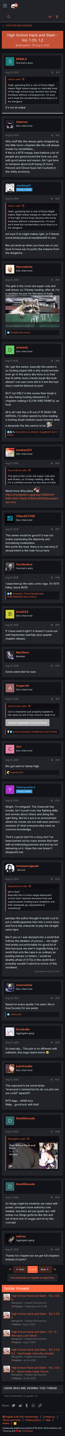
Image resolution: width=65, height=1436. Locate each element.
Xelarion (22, 122)
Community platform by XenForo (32, 1428)
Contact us (49, 1416)
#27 (57, 529)
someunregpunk (27, 866)
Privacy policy (33, 1420)
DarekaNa (23, 1029)
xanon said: (14, 79)
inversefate (24, 985)
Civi (18, 746)
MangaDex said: (17, 1138)
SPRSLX (21, 59)
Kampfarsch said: (17, 886)
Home (6, 1423)
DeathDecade (25, 1118)
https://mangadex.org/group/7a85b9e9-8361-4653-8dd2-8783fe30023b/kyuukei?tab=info (31, 498)
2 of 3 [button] (32, 1269)
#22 (58, 135)
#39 (57, 1197)
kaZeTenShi (24, 1066)
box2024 (22, 611)
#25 (58, 360)
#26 (57, 463)
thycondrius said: (17, 470)
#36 (57, 1042)
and (20, 332)
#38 (57, 1131)
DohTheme (27, 1431)
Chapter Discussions (36, 1302)
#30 (57, 665)
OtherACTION (25, 516)
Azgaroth (22, 685)
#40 (57, 1249)
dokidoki (22, 347)
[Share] (52, 72)
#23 (57, 198)
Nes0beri (22, 652)
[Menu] (5, 6)
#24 (57, 280)
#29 (57, 625)
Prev (21, 1269)
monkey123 (24, 450)
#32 (57, 760)
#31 (58, 699)
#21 (58, 72)
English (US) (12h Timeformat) (21, 1416)
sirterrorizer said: (17, 706)
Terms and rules (12, 1420)
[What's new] (57, 17)
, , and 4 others (25, 595)
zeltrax (21, 1236)
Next (44, 1269)
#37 (57, 1079)
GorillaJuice (24, 564)
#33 (57, 800)
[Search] (8, 17)
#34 (57, 879)
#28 (57, 577)
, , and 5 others (35, 731)
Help (48, 1420)
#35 (57, 998)
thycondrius (24, 266)
